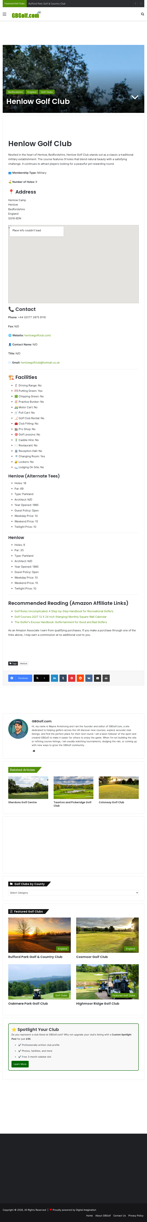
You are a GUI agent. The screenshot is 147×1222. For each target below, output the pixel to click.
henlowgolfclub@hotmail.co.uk (40, 362)
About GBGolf (103, 1215)
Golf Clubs (47, 92)
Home (89, 1215)
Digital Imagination (86, 1209)
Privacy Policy (135, 1215)
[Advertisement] (73, 32)
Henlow (23, 663)
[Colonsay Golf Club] (119, 787)
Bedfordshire (15, 92)
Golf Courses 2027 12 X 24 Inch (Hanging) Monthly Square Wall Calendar (61, 616)
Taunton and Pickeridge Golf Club (72, 804)
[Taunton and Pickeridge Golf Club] (74, 787)
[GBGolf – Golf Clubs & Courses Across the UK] (29, 14)
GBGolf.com (42, 721)
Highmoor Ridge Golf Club (97, 1003)
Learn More (20, 1064)
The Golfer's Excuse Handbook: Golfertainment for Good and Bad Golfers (61, 622)
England (31, 92)
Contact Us (119, 1215)
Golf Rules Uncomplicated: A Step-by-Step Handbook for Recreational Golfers (64, 611)
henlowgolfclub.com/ (37, 335)
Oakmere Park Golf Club (28, 1003)
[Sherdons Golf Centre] (28, 787)
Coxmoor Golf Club (39, 3)
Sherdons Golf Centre (22, 802)
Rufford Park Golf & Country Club (35, 957)
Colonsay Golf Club (111, 802)
